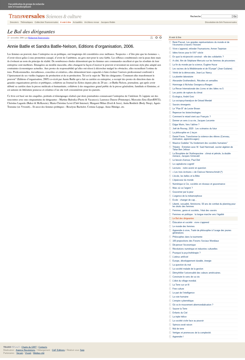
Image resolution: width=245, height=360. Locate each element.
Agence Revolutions (25, 350)
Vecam (19, 353)
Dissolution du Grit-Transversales (221, 22)
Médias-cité (38, 353)
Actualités (77, 22)
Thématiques (26, 22)
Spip (82, 350)
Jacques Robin (108, 22)
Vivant (28, 353)
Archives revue (91, 22)
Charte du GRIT (29, 347)
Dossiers (14, 22)
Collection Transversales (46, 22)
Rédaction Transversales (38, 37)
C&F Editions (58, 350)
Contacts (42, 347)
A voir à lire (65, 22)
